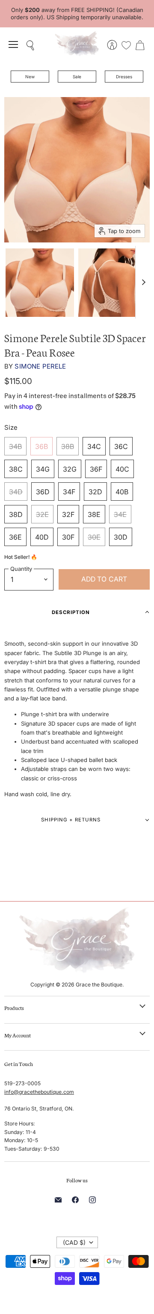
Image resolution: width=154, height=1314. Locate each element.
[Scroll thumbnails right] (142, 282)
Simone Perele (40, 366)
